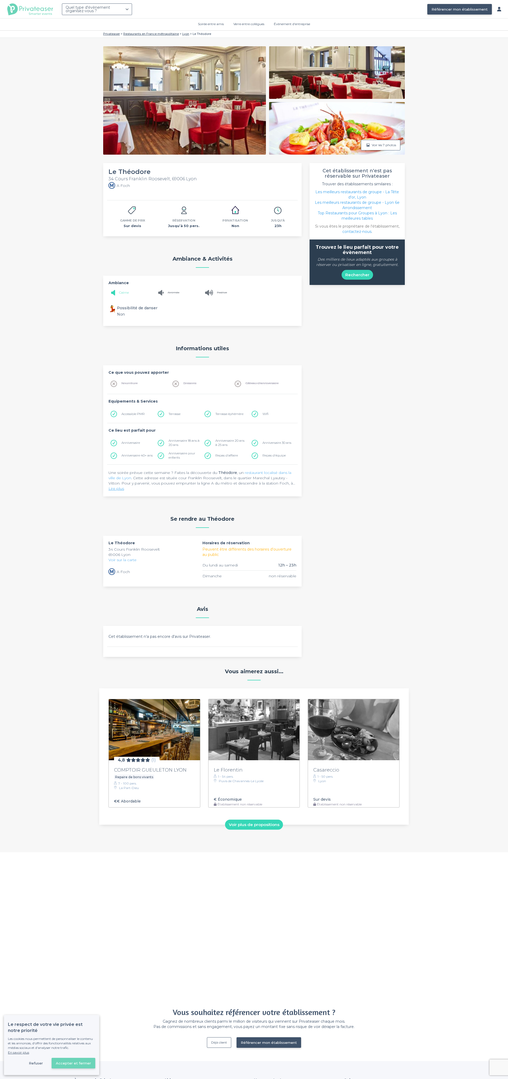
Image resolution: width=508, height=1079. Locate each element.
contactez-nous (356, 231)
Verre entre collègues (248, 24)
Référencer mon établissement (460, 9)
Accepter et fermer (73, 1063)
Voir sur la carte (122, 559)
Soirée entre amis (211, 24)
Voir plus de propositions (254, 824)
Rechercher (357, 274)
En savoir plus (18, 1052)
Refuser (36, 1063)
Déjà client (219, 1042)
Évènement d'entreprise (292, 24)
